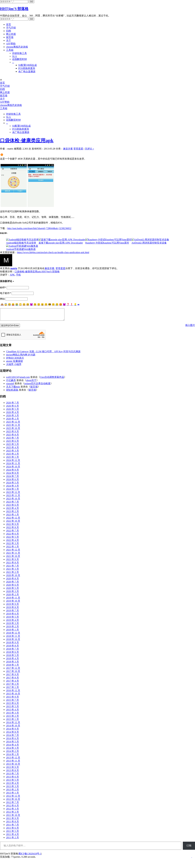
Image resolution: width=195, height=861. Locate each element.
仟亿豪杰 (11, 380)
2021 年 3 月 (12, 569)
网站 (2, 299)
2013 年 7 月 (12, 773)
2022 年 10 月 (13, 521)
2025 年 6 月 (12, 441)
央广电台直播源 (26, 71)
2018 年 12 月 (13, 633)
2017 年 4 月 (12, 681)
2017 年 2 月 (12, 684)
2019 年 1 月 (12, 629)
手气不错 (11, 27)
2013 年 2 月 (12, 789)
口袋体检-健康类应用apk (26, 140)
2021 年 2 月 (12, 572)
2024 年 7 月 (12, 476)
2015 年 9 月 (12, 696)
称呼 (3, 287)
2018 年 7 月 (12, 649)
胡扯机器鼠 (12, 390)
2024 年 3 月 (12, 485)
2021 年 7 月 (12, 565)
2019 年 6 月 (12, 613)
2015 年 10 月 (13, 693)
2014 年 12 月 (13, 722)
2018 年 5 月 (12, 655)
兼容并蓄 (68, 148)
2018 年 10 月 (13, 639)
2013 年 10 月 (13, 764)
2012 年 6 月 (12, 805)
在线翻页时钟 (19, 59)
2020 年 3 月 (12, 591)
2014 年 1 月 (12, 754)
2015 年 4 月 (12, 709)
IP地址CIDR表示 (15, 358)
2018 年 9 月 (12, 642)
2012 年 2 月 (12, 812)
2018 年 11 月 (13, 636)
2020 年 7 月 (12, 581)
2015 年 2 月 (12, 716)
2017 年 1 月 (12, 687)
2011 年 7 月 (12, 824)
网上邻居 (11, 34)
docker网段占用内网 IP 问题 (20, 354)
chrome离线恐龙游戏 (17, 47)
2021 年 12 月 (13, 549)
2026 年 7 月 (12, 402)
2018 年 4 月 (12, 658)
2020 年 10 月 (13, 575)
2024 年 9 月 (12, 469)
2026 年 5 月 (12, 409)
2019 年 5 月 (12, 617)
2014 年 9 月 (12, 728)
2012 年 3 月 (12, 808)
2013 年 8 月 (12, 770)
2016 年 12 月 (13, 690)
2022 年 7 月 (12, 530)
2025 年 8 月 (12, 434)
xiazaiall (10, 383)
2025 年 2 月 (12, 454)
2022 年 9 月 (12, 524)
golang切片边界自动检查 (37, 383)
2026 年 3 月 (12, 415)
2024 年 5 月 (12, 482)
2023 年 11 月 (13, 495)
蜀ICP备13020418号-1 (29, 853)
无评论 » (89, 148)
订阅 (188, 845)
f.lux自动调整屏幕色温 (52, 377)
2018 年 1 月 (12, 665)
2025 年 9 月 (12, 431)
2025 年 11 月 (13, 425)
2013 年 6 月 (12, 776)
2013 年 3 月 (12, 786)
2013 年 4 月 (12, 783)
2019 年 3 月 (12, 623)
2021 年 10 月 (13, 556)
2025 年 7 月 (12, 438)
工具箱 (9, 50)
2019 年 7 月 (12, 610)
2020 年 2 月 (12, 594)
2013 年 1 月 (12, 792)
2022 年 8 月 (12, 527)
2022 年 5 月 (12, 537)
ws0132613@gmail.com (18, 377)
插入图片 (190, 325)
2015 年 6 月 (12, 703)
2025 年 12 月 (13, 422)
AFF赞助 (11, 43)
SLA (14, 56)
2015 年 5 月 (12, 706)
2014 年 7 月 (12, 735)
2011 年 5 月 (12, 831)
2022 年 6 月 (12, 533)
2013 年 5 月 (12, 780)
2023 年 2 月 (12, 511)
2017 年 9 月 (12, 674)
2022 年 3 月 (12, 543)
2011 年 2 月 (12, 837)
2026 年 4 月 (12, 412)
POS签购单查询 (26, 68)
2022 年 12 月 (13, 517)
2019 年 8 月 (12, 607)
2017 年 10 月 (13, 671)
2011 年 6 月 (12, 828)
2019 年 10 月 (13, 601)
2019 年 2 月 (12, 626)
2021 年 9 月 (12, 559)
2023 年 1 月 (12, 514)
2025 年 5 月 (12, 444)
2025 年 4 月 (12, 447)
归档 (8, 31)
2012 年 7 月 (12, 802)
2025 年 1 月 (12, 457)
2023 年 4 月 (12, 508)
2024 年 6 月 (12, 479)
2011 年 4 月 (12, 834)
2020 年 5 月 (12, 588)
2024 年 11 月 (13, 463)
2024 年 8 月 (12, 473)
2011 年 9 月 (12, 818)
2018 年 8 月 (12, 645)
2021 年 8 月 (12, 562)
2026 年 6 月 (12, 406)
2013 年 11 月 (13, 760)
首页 (8, 24)
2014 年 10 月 (13, 725)
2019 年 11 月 (13, 597)
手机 (18, 274)
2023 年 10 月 (13, 498)
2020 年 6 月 (12, 585)
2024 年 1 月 (12, 489)
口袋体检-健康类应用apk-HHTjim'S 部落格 (37, 271)
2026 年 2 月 (12, 418)
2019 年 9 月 (12, 604)
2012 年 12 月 (13, 796)
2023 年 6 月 (12, 505)
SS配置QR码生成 (27, 65)
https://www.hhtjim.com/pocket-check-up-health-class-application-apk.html (53, 252)
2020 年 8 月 (12, 578)
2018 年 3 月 (12, 661)
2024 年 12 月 (13, 460)
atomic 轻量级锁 (14, 361)
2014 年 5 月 (12, 741)
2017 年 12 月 (13, 668)
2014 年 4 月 (12, 744)
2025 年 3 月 (12, 450)
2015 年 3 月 (12, 712)
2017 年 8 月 (12, 677)
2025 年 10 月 (13, 428)
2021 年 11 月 (13, 553)
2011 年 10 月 (13, 815)
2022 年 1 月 (12, 546)
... (13, 62)
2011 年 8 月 (12, 821)
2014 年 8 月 (12, 732)
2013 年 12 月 (13, 757)
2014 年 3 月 (12, 748)
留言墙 (9, 37)
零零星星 (78, 148)
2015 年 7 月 (12, 700)
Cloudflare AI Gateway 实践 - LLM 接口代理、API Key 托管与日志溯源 (43, 351)
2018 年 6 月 (12, 652)
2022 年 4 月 (12, 540)
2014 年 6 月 (12, 738)
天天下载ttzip (13, 386)
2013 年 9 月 (12, 767)
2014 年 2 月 (12, 751)
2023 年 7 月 (12, 501)
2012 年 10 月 (13, 799)
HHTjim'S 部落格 (14, 9)
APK (12, 274)
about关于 (31, 380)
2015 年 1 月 (12, 719)
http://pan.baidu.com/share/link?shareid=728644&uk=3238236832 (39, 228)
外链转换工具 (19, 53)
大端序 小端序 (13, 364)
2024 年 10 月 (13, 466)
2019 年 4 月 (12, 620)
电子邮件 (5, 293)
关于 (8, 40)
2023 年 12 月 (13, 492)
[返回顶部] (191, 856)
